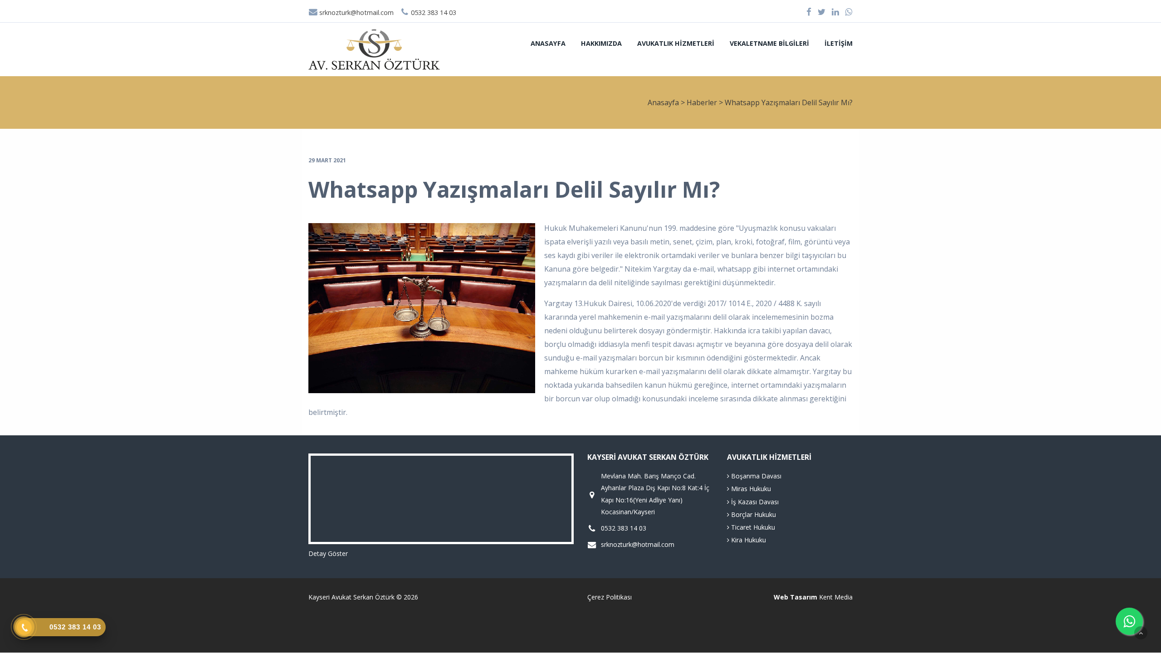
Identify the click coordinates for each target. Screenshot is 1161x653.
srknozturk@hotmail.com (355, 12)
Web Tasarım (795, 597)
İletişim (838, 43)
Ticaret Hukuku (752, 527)
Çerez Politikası (609, 597)
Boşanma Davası (755, 476)
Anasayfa (548, 43)
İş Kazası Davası (754, 501)
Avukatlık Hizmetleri (675, 43)
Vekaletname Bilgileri (769, 43)
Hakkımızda (601, 43)
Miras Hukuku (750, 488)
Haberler (702, 102)
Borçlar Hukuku (752, 514)
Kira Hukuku (747, 540)
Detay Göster (328, 553)
